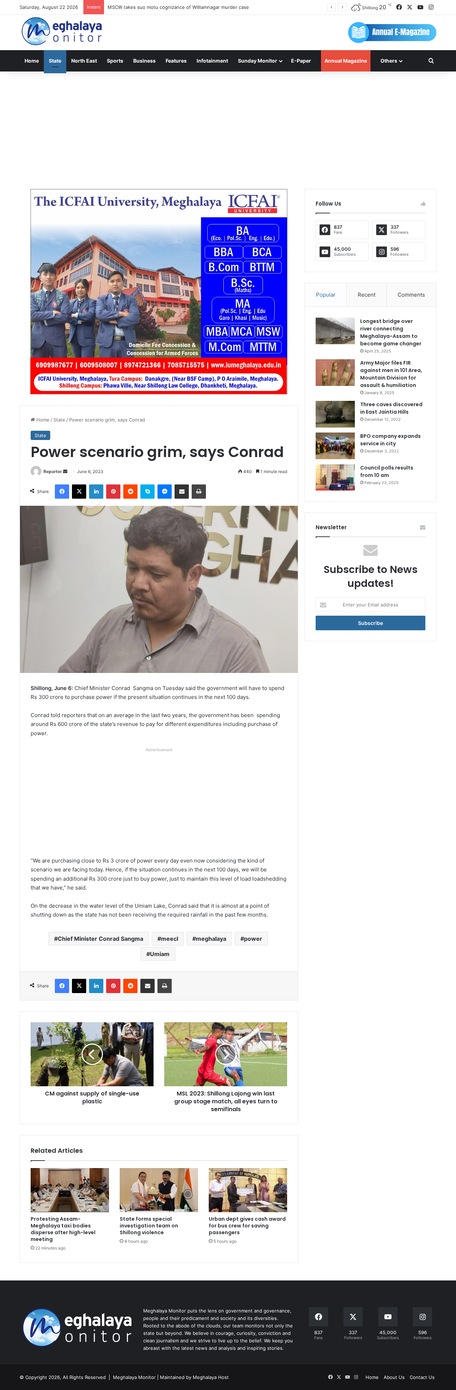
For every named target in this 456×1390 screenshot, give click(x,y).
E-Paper (301, 61)
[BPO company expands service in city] (335, 446)
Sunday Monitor (257, 61)
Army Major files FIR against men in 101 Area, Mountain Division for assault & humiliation (391, 374)
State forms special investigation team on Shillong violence (149, 1225)
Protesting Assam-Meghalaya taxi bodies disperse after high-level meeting (63, 1229)
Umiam (160, 953)
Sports (115, 61)
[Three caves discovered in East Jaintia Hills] (335, 414)
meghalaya (211, 938)
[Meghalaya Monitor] (62, 31)
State (55, 61)
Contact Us (422, 1377)
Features (176, 61)
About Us (394, 1377)
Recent (366, 294)
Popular (326, 294)
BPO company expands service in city (390, 440)
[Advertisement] (228, 128)
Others (388, 61)
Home (32, 61)
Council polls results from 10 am (386, 471)
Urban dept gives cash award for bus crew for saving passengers (247, 1225)
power (253, 938)
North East (84, 61)
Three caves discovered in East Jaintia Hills (391, 408)
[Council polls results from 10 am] (335, 477)
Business (144, 61)
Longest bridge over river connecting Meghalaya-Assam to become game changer (390, 332)
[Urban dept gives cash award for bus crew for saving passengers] (248, 1190)
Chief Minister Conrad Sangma (100, 938)
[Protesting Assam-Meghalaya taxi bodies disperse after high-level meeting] (70, 1190)
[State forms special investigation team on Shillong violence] (159, 1190)
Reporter (52, 471)
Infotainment (212, 61)
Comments (411, 294)
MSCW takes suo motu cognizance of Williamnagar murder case (178, 7)
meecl (169, 938)
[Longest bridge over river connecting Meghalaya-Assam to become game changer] (335, 331)
